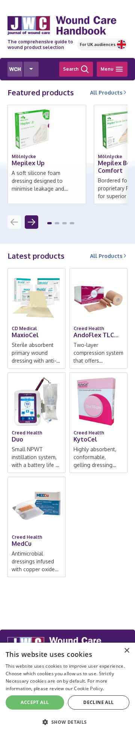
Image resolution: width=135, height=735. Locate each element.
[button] (49, 223)
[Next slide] (31, 222)
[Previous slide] (14, 222)
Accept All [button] (35, 702)
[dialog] (67, 689)
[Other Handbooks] (31, 69)
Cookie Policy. (89, 688)
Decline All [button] (98, 702)
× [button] (126, 650)
